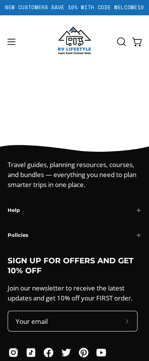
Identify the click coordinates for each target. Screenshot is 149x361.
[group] (74, 7)
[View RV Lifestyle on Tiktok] (31, 352)
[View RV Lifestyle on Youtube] (101, 352)
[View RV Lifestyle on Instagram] (13, 352)
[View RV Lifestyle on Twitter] (66, 352)
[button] (120, 41)
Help (14, 210)
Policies (18, 235)
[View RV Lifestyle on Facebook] (48, 352)
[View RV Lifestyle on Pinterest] (83, 352)
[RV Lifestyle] (74, 41)
